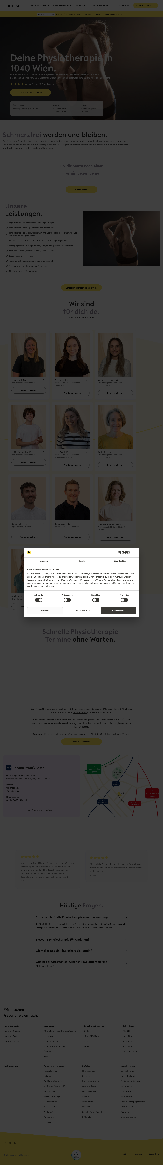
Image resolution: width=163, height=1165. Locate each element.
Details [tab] (81, 561)
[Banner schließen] (135, 552)
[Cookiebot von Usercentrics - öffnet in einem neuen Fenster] (118, 552)
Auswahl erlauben (81, 611)
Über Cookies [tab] (120, 561)
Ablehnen (45, 611)
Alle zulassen (118, 611)
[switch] (67, 600)
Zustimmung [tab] (43, 561)
